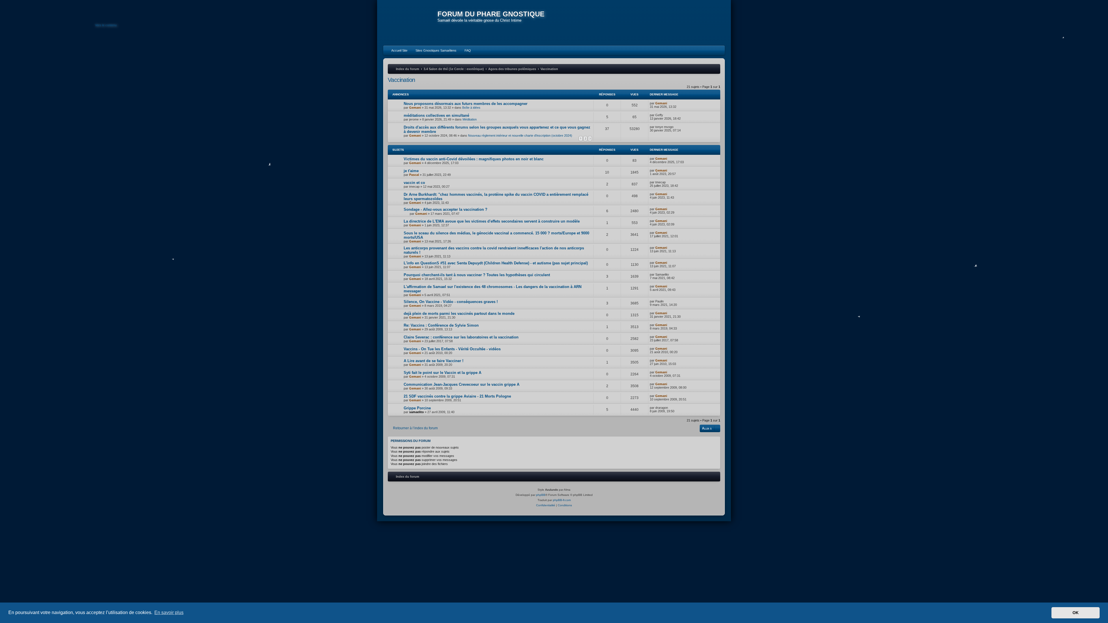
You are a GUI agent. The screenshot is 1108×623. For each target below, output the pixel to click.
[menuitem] (396, 50)
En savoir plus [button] (169, 612)
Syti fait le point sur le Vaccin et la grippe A (442, 372)
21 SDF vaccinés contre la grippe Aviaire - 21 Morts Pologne (457, 396)
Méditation (470, 119)
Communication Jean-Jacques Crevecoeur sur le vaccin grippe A (461, 384)
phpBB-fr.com (562, 500)
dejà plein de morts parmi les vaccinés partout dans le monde (459, 313)
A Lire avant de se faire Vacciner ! (433, 361)
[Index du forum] (410, 23)
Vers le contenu (106, 25)
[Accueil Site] (693, 22)
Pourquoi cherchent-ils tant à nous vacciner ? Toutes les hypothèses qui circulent (477, 275)
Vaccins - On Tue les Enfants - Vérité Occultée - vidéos (452, 349)
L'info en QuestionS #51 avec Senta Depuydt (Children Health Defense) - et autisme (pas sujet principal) (496, 263)
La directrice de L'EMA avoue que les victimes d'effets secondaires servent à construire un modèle (492, 221)
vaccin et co (414, 182)
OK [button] (1076, 612)
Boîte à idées (471, 107)
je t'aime (411, 171)
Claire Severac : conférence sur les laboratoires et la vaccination (461, 337)
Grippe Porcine (417, 408)
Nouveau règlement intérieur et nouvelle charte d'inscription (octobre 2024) (520, 135)
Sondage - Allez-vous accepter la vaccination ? (445, 209)
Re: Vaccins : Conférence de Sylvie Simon (441, 325)
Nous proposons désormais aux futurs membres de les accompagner (465, 103)
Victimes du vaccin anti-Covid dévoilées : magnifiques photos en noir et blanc (474, 159)
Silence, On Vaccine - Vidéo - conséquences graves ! (451, 302)
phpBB (540, 494)
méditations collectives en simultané (436, 115)
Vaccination (401, 80)
